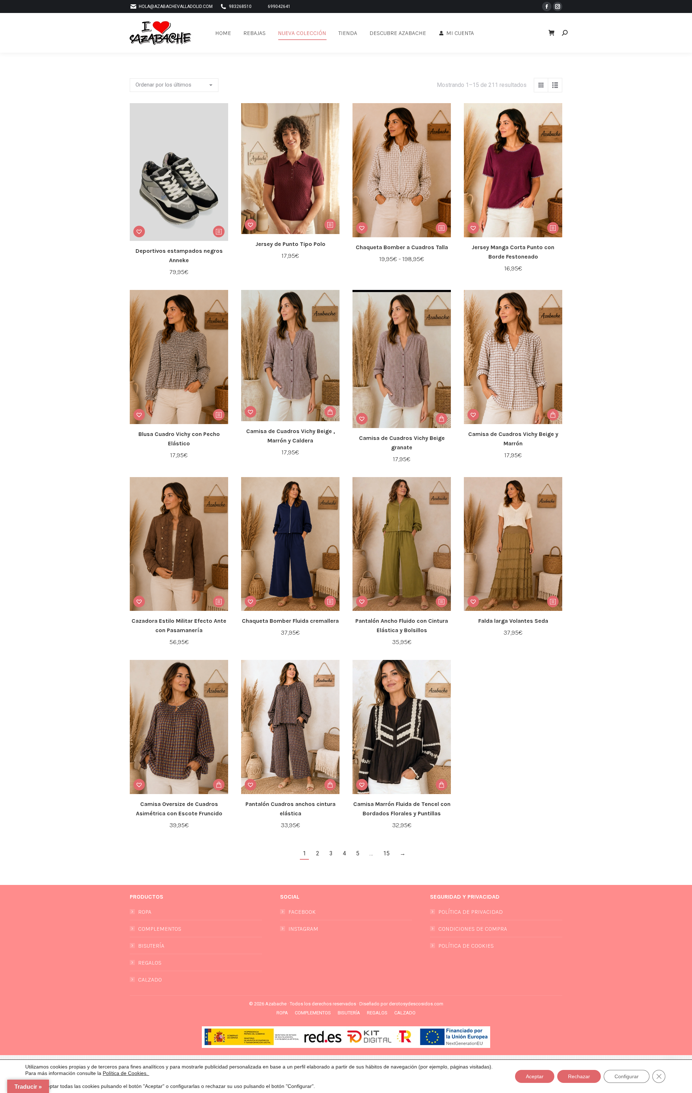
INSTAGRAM (303, 928)
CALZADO (150, 979)
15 (386, 853)
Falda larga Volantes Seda (513, 620)
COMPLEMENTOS (159, 928)
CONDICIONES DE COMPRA (472, 928)
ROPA (144, 911)
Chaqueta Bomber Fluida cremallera (290, 620)
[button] (562, 6)
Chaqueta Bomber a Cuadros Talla (402, 247)
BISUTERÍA (151, 945)
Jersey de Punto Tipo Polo (290, 244)
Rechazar (579, 1076)
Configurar (627, 1076)
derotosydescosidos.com (416, 1003)
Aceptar (535, 1076)
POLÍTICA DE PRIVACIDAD (470, 911)
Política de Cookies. (126, 1073)
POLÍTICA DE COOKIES (466, 945)
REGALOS (149, 962)
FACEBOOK (302, 911)
